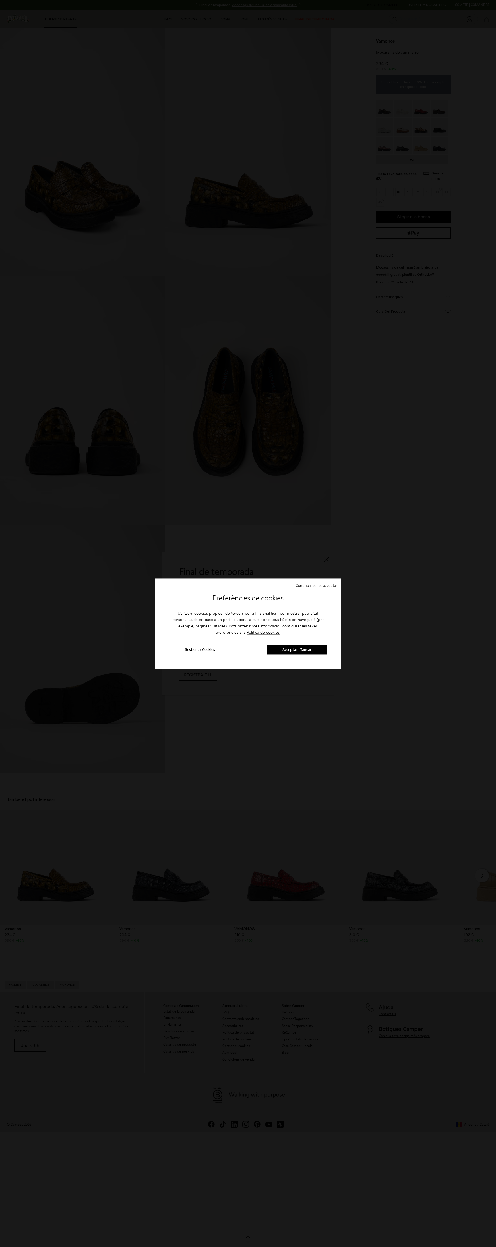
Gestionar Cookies (200, 649)
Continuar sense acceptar (316, 585)
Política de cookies (263, 632)
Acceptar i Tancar (296, 649)
